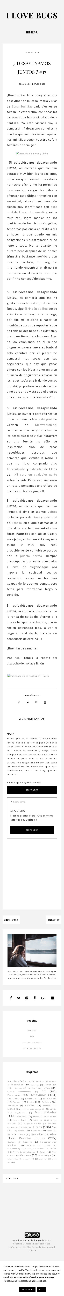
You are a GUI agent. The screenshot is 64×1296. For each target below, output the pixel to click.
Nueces (25, 1127)
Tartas (52, 1148)
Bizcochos (17, 1084)
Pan (32, 1036)
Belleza (52, 1081)
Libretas (47, 1106)
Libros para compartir (34, 1109)
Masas (36, 1117)
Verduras (25, 1155)
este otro (36, 469)
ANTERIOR (54, 919)
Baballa (17, 523)
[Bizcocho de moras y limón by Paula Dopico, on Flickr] (32, 153)
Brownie (35, 1085)
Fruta (30, 1102)
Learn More (27, 1289)
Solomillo (40, 1149)
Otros (37, 1127)
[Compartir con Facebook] (19, 702)
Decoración (14, 1095)
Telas (43, 1152)
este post (38, 303)
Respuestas (19, 802)
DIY (44, 1091)
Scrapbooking (14, 1149)
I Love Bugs (32, 15)
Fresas (16, 1102)
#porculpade (16, 469)
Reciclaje (12, 1142)
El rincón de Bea (36, 308)
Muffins (48, 1120)
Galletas (46, 1102)
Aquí (19, 658)
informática (13, 1159)
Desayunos (25, 84)
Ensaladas (13, 1099)
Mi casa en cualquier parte (34, 474)
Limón (53, 1109)
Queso (21, 1134)
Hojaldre (30, 1105)
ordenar (43, 1159)
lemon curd (28, 1159)
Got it (42, 1289)
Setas (28, 1149)
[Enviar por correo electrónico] (45, 702)
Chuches (18, 1088)
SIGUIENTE (11, 919)
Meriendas (50, 1116)
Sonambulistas (22, 106)
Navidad (12, 1123)
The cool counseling (32, 212)
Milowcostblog (45, 425)
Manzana (22, 1116)
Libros (11, 1108)
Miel (36, 1120)
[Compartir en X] (28, 702)
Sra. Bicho (17, 811)
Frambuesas (49, 1099)
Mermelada (19, 1120)
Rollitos (31, 1145)
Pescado (35, 1130)
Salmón (47, 1145)
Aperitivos (13, 1081)
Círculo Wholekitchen (20, 1092)
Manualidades (45, 1112)
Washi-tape (44, 1155)
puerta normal (31, 556)
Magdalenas (20, 1113)
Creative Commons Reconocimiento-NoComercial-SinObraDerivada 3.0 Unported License (32, 1247)
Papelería (19, 1130)
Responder (32, 790)
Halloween (13, 1106)
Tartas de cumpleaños (24, 1152)
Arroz (28, 1081)
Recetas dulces (32, 1048)
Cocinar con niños (38, 1088)
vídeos (52, 511)
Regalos (27, 1142)
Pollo (10, 1134)
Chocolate (50, 1084)
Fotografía (31, 1099)
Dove (36, 517)
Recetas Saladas (32, 1042)
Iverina (41, 622)
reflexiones (38, 84)
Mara (10, 733)
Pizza (49, 1131)
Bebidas (32, 1030)
